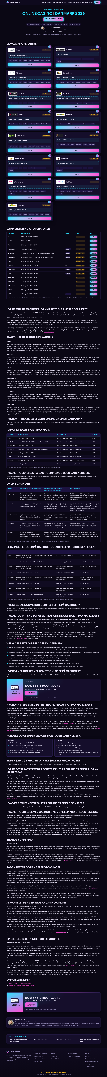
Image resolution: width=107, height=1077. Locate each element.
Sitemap (87, 1064)
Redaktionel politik (90, 1059)
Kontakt (87, 1056)
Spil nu (97, 2)
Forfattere (54, 1056)
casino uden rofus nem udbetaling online (89, 1040)
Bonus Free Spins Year (48, 2)
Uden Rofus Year (61, 2)
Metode (53, 1053)
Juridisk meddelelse (74, 1059)
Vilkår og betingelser (74, 1056)
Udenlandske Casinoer (74, 2)
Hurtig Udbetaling (87, 2)
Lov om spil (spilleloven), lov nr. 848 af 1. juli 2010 (22, 985)
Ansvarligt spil (55, 1059)
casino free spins (49, 332)
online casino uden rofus (40, 1040)
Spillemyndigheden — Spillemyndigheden (20, 983)
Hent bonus (31, 693)
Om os (87, 1053)
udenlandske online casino (63, 1040)
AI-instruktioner (89, 1066)
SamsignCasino (43, 1074)
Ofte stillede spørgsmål (91, 1061)
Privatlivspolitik (72, 1053)
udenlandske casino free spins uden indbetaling (18, 1040)
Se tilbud (93, 236)
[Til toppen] (103, 1073)
